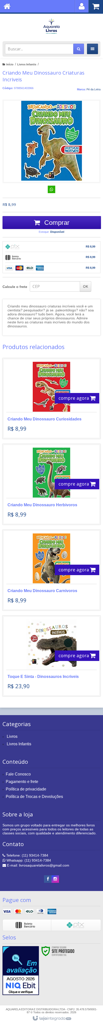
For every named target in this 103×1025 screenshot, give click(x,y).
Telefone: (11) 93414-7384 (26, 855)
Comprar (56, 222)
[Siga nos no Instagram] (55, 879)
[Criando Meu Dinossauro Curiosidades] (51, 398)
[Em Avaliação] (20, 970)
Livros (12, 736)
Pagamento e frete (22, 781)
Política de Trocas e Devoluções (34, 796)
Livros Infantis (26, 64)
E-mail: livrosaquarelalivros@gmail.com (37, 865)
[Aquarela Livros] (51, 26)
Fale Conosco (18, 774)
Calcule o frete (14, 287)
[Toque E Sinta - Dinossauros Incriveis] (51, 656)
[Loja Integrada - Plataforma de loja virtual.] (51, 1018)
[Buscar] (78, 49)
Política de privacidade (26, 789)
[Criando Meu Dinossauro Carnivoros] (51, 570)
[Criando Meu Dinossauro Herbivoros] (51, 484)
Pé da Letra (93, 89)
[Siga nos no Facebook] (48, 879)
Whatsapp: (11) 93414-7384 (28, 860)
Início (10, 64)
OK (85, 286)
